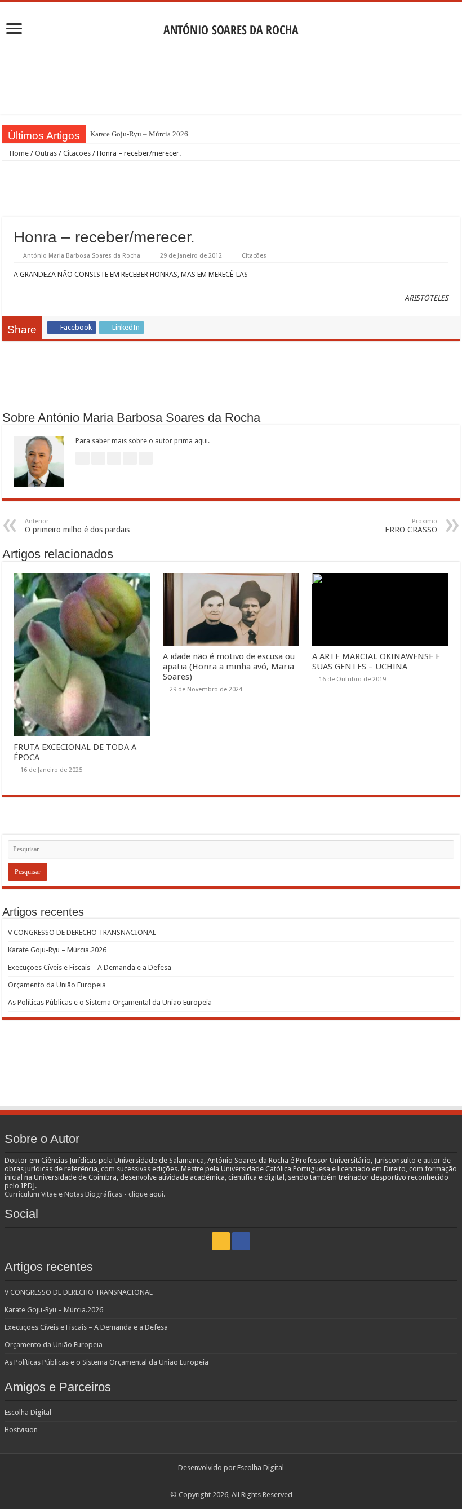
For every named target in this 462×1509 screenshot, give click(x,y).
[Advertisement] (231, 77)
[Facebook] (241, 1241)
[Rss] (221, 1241)
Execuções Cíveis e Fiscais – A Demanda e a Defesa (89, 967)
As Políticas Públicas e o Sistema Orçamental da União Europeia (110, 1002)
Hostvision (21, 1430)
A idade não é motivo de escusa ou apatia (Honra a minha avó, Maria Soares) (229, 666)
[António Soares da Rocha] (231, 26)
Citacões (77, 153)
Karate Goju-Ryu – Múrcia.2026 (139, 134)
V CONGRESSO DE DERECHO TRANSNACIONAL (82, 932)
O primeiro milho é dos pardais (77, 526)
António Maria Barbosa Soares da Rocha (81, 255)
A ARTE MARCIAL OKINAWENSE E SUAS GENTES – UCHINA (376, 661)
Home (18, 153)
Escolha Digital (28, 1412)
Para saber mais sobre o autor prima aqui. (142, 441)
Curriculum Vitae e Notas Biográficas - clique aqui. (85, 1194)
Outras (46, 153)
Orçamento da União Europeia (57, 985)
